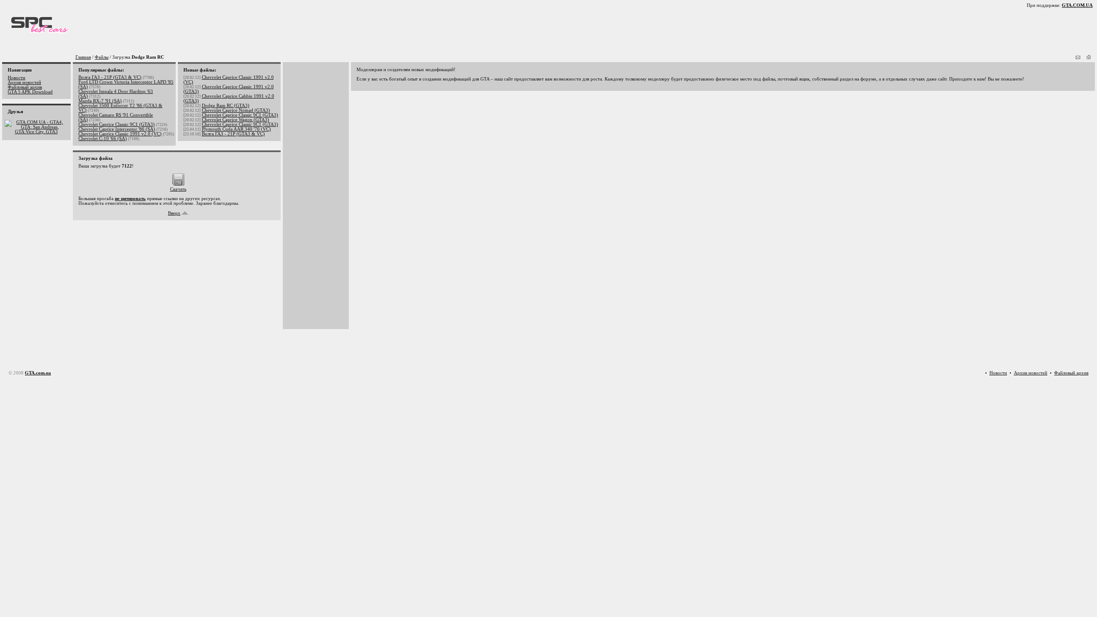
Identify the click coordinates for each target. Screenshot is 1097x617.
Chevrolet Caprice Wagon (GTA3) (235, 119)
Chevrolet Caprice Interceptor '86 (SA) (116, 129)
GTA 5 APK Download (30, 92)
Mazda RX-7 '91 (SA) (100, 101)
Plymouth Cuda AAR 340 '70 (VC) (236, 129)
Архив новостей (24, 82)
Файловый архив (25, 87)
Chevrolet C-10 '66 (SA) (102, 138)
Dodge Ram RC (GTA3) (225, 105)
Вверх (174, 213)
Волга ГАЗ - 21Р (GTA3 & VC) (109, 77)
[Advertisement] (314, 195)
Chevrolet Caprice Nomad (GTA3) (236, 110)
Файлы (101, 57)
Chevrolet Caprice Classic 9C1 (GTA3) (116, 124)
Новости (16, 77)
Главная (83, 57)
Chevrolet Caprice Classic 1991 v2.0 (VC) (120, 134)
